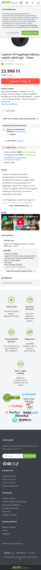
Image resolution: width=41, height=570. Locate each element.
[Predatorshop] (21, 552)
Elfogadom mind (30, 33)
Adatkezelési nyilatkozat (11, 505)
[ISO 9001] (28, 406)
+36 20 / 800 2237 (9, 479)
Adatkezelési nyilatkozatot (28, 25)
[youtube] (9, 464)
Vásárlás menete (8, 498)
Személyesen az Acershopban (15, 157)
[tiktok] (17, 464)
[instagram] (13, 464)
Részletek (20, 141)
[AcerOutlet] (9, 552)
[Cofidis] (15, 406)
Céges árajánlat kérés (10, 486)
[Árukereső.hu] (29, 395)
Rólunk (4, 530)
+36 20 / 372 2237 (9, 483)
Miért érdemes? (20, 131)
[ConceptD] (31, 552)
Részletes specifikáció (9, 104)
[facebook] (4, 464)
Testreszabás (13, 33)
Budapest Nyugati (9, 527)
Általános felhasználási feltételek (14, 502)
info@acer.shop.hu (9, 476)
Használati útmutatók (10, 508)
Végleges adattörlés (9, 515)
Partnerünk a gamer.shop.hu (12, 543)
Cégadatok (6, 534)
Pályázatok (6, 511)
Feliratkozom (29, 456)
